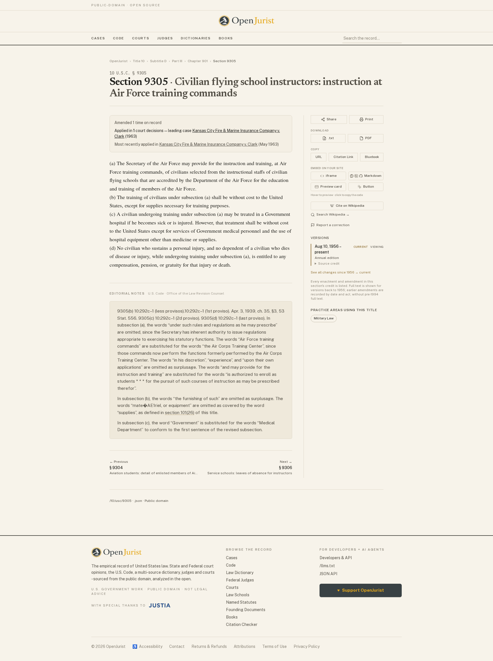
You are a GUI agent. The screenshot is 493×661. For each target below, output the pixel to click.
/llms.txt (327, 565)
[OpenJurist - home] (246, 21)
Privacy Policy (307, 646)
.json (138, 501)
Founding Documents (245, 609)
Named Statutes (241, 602)
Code (118, 38)
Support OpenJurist (360, 590)
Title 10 (139, 61)
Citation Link (343, 157)
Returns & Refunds (209, 646)
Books (226, 38)
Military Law (324, 318)
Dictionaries (196, 38)
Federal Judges (240, 580)
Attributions (244, 646)
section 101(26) (179, 412)
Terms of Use (274, 646)
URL (319, 157)
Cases (98, 38)
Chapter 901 (198, 61)
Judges (165, 38)
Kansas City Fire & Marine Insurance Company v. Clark (208, 144)
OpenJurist (119, 61)
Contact (177, 646)
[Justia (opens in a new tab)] (160, 605)
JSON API (328, 573)
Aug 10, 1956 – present (328, 249)
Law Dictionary (239, 572)
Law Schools (237, 595)
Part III (177, 61)
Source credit (329, 263)
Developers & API (336, 557)
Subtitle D (158, 61)
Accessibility (147, 646)
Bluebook (372, 157)
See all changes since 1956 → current (341, 272)
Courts (140, 38)
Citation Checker (241, 624)
